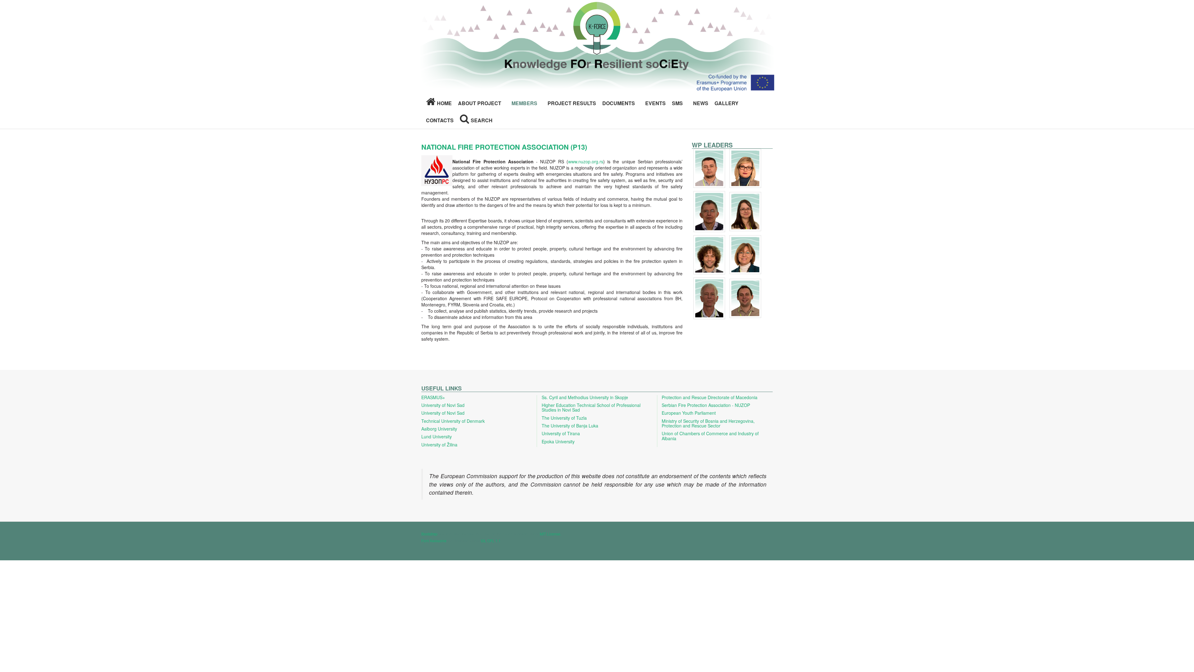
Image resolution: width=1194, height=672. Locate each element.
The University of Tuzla (564, 418)
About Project (479, 103)
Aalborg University (439, 429)
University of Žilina (439, 444)
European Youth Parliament (689, 413)
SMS (677, 103)
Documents (618, 103)
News (700, 103)
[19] (745, 169)
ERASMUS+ (433, 397)
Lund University (436, 436)
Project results (572, 103)
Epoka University (558, 441)
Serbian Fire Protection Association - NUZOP (706, 405)
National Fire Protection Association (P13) (504, 147)
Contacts (440, 120)
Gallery (726, 103)
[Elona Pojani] (745, 212)
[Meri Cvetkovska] (745, 255)
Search (482, 120)
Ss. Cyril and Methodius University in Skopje (585, 397)
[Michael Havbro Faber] (710, 299)
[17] (710, 169)
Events (655, 103)
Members (524, 103)
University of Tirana (561, 433)
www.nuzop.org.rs (585, 161)
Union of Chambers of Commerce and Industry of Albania (710, 435)
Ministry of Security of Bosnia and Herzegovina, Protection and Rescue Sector (708, 423)
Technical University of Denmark (453, 421)
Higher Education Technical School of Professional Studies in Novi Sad (591, 407)
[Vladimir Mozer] (745, 299)
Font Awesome (434, 540)
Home (444, 103)
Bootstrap (429, 533)
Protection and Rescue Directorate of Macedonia (709, 397)
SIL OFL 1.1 (491, 540)
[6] (710, 212)
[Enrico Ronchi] (710, 255)
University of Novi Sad (443, 405)
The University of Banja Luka (570, 425)
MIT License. (550, 533)
